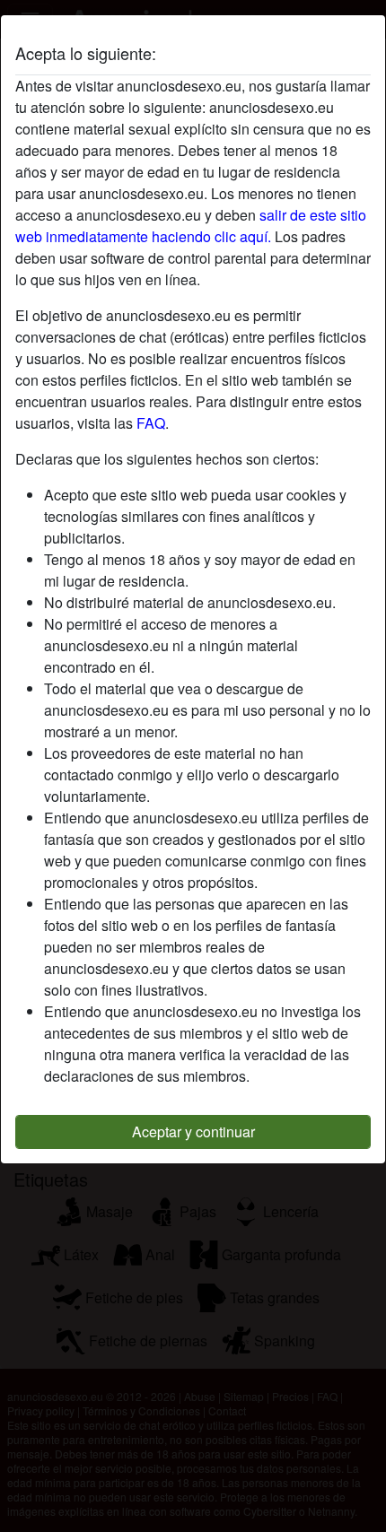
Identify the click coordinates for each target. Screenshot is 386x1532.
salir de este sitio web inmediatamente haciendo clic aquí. (190, 226)
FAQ (150, 423)
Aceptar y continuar (193, 1131)
